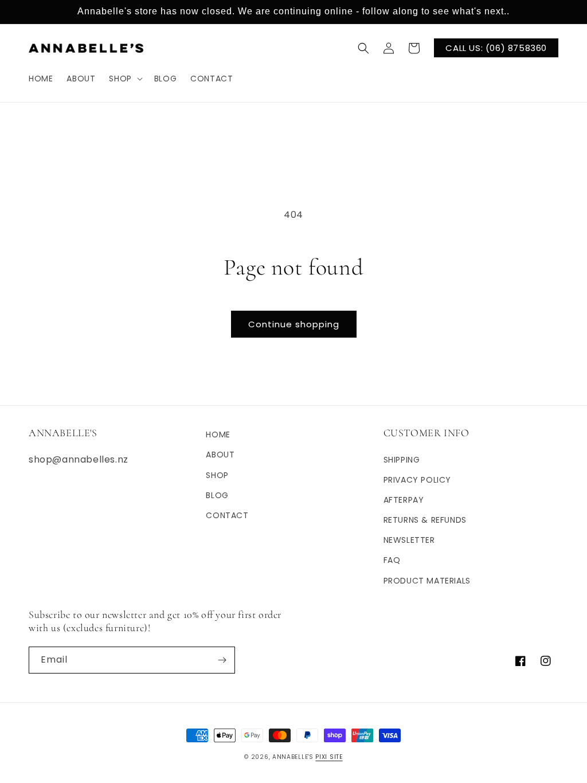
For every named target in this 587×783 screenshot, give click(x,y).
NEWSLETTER (409, 540)
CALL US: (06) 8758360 (496, 48)
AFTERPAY (403, 500)
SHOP (217, 475)
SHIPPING (401, 459)
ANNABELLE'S (293, 757)
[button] (124, 78)
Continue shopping (293, 324)
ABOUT (220, 454)
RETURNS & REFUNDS (425, 520)
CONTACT (227, 515)
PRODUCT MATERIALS (427, 580)
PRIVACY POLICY (417, 480)
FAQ (392, 560)
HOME (218, 434)
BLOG (217, 495)
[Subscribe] (221, 660)
